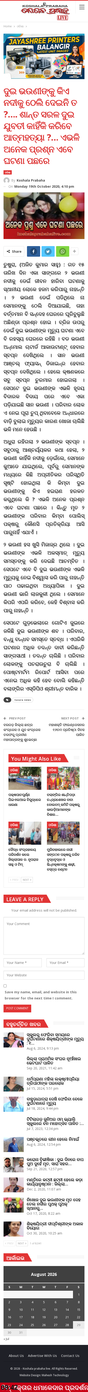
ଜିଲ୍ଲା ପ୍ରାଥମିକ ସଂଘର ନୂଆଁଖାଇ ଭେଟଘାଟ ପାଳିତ (54, 1061)
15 (78, 1309)
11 (32, 1309)
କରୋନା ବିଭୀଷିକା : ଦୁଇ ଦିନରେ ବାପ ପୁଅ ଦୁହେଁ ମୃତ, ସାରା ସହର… (55, 1161)
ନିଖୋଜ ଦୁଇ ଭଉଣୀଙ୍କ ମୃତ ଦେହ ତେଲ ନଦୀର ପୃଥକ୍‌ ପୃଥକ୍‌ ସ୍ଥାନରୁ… (54, 1204)
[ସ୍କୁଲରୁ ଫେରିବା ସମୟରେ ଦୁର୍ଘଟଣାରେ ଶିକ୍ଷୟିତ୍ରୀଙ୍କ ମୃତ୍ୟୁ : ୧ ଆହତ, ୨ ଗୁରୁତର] (14, 1039)
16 (9, 1317)
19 (44, 1317)
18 (32, 1317)
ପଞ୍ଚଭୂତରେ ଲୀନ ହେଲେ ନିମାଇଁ (53, 1139)
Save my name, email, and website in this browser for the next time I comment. (41, 995)
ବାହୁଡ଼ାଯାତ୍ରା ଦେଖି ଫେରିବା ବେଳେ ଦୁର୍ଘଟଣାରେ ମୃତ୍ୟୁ (55, 1101)
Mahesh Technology (55, 1375)
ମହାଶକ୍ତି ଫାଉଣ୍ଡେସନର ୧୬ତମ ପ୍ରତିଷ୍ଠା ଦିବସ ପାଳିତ (66, 729)
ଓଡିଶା (7, 172)
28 (67, 1325)
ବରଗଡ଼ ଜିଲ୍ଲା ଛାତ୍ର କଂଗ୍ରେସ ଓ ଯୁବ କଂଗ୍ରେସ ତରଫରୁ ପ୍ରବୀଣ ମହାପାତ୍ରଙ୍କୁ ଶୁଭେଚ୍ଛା (22, 732)
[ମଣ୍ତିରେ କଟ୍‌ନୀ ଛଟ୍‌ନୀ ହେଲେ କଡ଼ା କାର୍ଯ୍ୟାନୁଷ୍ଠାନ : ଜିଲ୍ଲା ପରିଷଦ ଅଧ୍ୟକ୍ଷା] (14, 1185)
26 (44, 1325)
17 (21, 1317)
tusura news (23, 700)
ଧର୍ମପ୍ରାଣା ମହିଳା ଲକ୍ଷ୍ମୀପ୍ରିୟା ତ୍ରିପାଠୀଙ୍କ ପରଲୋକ (53, 1081)
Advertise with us (42, 1355)
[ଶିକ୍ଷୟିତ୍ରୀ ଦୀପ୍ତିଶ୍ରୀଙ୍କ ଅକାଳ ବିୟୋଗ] (14, 1229)
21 (67, 1317)
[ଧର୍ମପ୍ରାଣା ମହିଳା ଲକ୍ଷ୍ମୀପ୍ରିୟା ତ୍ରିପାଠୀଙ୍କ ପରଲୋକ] (14, 1084)
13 (55, 1309)
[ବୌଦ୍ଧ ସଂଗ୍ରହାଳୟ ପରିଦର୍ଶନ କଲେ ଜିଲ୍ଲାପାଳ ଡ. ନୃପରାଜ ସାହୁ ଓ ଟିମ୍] (24, 833)
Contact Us (70, 1355)
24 (21, 1325)
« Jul (6, 1339)
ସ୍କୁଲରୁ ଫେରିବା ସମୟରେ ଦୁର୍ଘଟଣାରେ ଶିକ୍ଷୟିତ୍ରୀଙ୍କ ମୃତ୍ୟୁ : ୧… (55, 1039)
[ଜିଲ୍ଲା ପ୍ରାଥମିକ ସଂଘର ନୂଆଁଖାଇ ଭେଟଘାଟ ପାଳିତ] (14, 1063)
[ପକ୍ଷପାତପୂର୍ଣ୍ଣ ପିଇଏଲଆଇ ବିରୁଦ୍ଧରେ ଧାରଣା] (24, 778)
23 (9, 1325)
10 (21, 1309)
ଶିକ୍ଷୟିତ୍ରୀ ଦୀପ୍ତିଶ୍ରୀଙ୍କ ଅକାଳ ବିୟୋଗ (55, 1226)
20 (55, 1317)
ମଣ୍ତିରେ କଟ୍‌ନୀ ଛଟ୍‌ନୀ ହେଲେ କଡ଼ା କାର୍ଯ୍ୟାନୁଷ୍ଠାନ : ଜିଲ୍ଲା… (55, 1182)
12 (44, 1309)
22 (78, 1317)
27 (55, 1325)
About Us (16, 1355)
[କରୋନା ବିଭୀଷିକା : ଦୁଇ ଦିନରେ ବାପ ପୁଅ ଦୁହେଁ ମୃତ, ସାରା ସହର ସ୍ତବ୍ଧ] (14, 1164)
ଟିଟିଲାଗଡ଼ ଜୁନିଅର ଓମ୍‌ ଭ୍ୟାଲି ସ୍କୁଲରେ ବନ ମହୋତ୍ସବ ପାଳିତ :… (55, 1121)
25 (32, 1325)
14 (67, 1309)
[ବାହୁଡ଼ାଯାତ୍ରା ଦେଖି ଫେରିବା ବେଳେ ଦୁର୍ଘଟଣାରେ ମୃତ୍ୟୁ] (14, 1104)
